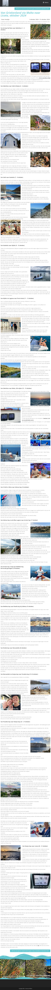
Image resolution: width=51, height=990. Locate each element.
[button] (1, 968)
